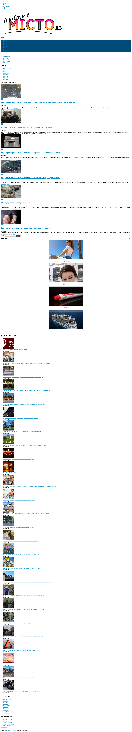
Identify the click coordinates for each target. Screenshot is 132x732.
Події (4, 43)
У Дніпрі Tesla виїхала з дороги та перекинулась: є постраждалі (20, 418)
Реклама (5, 48)
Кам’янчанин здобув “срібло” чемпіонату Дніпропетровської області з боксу (23, 595)
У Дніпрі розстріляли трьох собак (15, 203)
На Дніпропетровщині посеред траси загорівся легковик (18, 677)
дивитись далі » (18, 108)
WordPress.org (7, 725)
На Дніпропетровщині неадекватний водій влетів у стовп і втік (20, 650)
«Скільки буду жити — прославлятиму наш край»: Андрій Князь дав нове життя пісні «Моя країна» (29, 486)
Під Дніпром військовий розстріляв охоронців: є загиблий (26, 127)
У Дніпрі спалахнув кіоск (9, 472)
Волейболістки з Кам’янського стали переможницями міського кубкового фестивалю (26, 363)
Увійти (5, 721)
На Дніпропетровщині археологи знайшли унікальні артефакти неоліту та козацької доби (28, 582)
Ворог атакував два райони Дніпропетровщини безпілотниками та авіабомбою (25, 636)
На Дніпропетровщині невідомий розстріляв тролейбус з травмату (30, 152)
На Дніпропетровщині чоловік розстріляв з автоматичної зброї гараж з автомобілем (38, 102)
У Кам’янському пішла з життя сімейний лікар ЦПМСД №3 (18, 459)
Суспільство (6, 2)
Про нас (5, 49)
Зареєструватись (8, 719)
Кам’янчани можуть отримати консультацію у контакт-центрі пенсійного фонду (25, 445)
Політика (5, 46)
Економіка (6, 5)
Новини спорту (7, 6)
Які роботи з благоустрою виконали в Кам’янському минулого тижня (22, 431)
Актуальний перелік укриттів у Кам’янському (15, 349)
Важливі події (7, 40)
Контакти (6, 51)
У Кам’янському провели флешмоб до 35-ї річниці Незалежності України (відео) (24, 404)
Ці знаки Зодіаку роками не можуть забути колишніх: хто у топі (20, 541)
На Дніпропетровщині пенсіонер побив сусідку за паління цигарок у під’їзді (23, 609)
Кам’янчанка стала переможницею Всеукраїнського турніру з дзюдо (21, 568)
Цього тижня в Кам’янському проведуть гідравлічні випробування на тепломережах (26, 513)
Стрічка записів (7, 722)
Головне (5, 42)
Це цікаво (6, 45)
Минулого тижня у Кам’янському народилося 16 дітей (17, 623)
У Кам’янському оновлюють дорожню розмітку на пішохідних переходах (23, 377)
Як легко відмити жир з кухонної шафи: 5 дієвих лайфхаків (19, 500)
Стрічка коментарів (8, 724)
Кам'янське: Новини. (10, 730)
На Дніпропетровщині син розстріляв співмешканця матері (27, 228)
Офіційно (5, 8)
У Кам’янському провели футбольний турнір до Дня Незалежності (21, 554)
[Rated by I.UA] (4, 729)
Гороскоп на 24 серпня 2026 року (12, 664)
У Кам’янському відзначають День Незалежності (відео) (18, 527)
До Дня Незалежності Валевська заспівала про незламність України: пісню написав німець (28, 390)
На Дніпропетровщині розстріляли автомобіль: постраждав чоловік (30, 178)
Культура (5, 3)
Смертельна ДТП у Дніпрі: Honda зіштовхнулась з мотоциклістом (21, 691)
